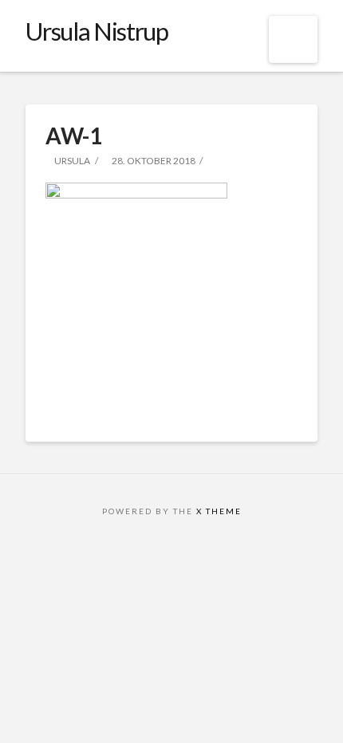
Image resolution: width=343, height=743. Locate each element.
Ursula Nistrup (97, 31)
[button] (293, 39)
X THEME (219, 511)
